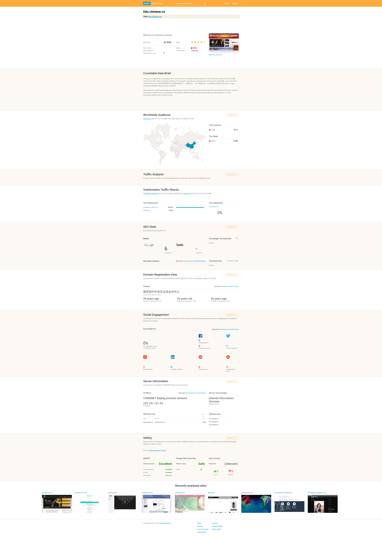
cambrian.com (180, 493)
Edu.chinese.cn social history (229, 329)
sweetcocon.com (81, 493)
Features (215, 523)
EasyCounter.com (165, 523)
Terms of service (202, 529)
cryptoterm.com (147, 493)
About (199, 523)
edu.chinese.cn (155, 16)
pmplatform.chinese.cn (150, 207)
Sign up (235, 3)
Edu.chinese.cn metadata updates (194, 261)
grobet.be (211, 493)
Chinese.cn (147, 119)
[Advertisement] (191, 26)
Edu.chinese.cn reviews (158, 450)
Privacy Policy (216, 529)
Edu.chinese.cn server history (196, 393)
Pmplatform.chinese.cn (151, 193)
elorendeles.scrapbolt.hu (283, 493)
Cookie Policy (201, 532)
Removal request (217, 526)
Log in (227, 3)
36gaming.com (47, 493)
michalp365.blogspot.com (317, 493)
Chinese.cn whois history (230, 286)
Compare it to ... (232, 115)
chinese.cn (146, 210)
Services (200, 526)
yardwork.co (112, 493)
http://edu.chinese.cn (215, 55)
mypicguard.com (247, 493)
